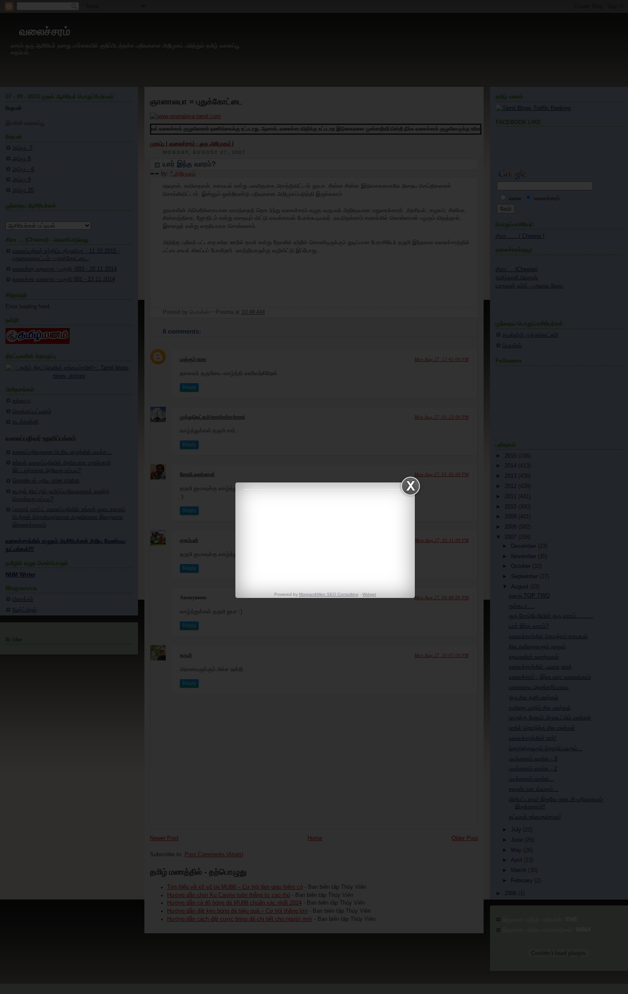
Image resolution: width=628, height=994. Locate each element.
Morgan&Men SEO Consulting (328, 594)
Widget (369, 594)
